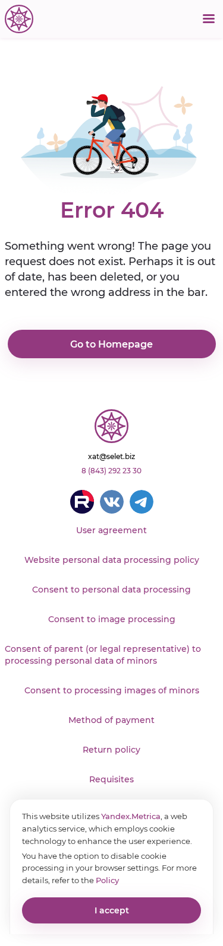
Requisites (111, 779)
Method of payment (111, 720)
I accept (112, 910)
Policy (107, 880)
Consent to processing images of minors (111, 690)
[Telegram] (141, 502)
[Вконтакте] (112, 502)
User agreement (111, 530)
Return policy (111, 749)
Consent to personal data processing (111, 589)
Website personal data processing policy (111, 560)
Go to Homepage (111, 344)
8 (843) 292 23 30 (111, 470)
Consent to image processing (111, 619)
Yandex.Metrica (131, 816)
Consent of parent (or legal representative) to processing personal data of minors (103, 655)
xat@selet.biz (111, 456)
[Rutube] (82, 502)
